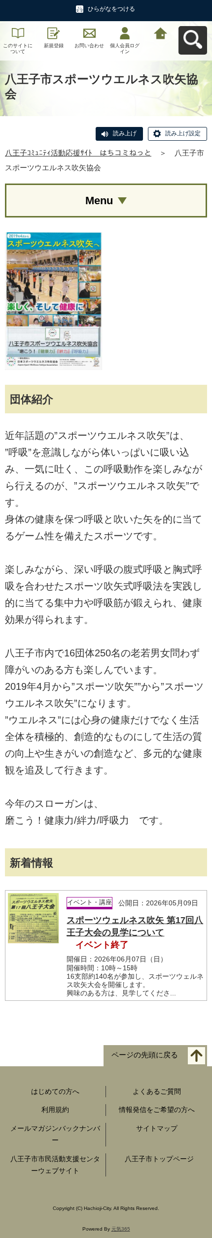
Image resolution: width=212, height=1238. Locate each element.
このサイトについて (18, 48)
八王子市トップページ (159, 1159)
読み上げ (125, 133)
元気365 (120, 1229)
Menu (99, 200)
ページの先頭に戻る (144, 1055)
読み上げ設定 (183, 133)
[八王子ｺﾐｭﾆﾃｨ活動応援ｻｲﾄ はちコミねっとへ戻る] (160, 32)
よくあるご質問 (157, 1091)
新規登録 (54, 45)
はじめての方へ (55, 1091)
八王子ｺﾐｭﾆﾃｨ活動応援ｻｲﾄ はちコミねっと (78, 153)
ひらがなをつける (111, 8)
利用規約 (55, 1110)
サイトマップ (156, 1128)
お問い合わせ (89, 45)
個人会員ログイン (125, 48)
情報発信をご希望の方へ (157, 1110)
